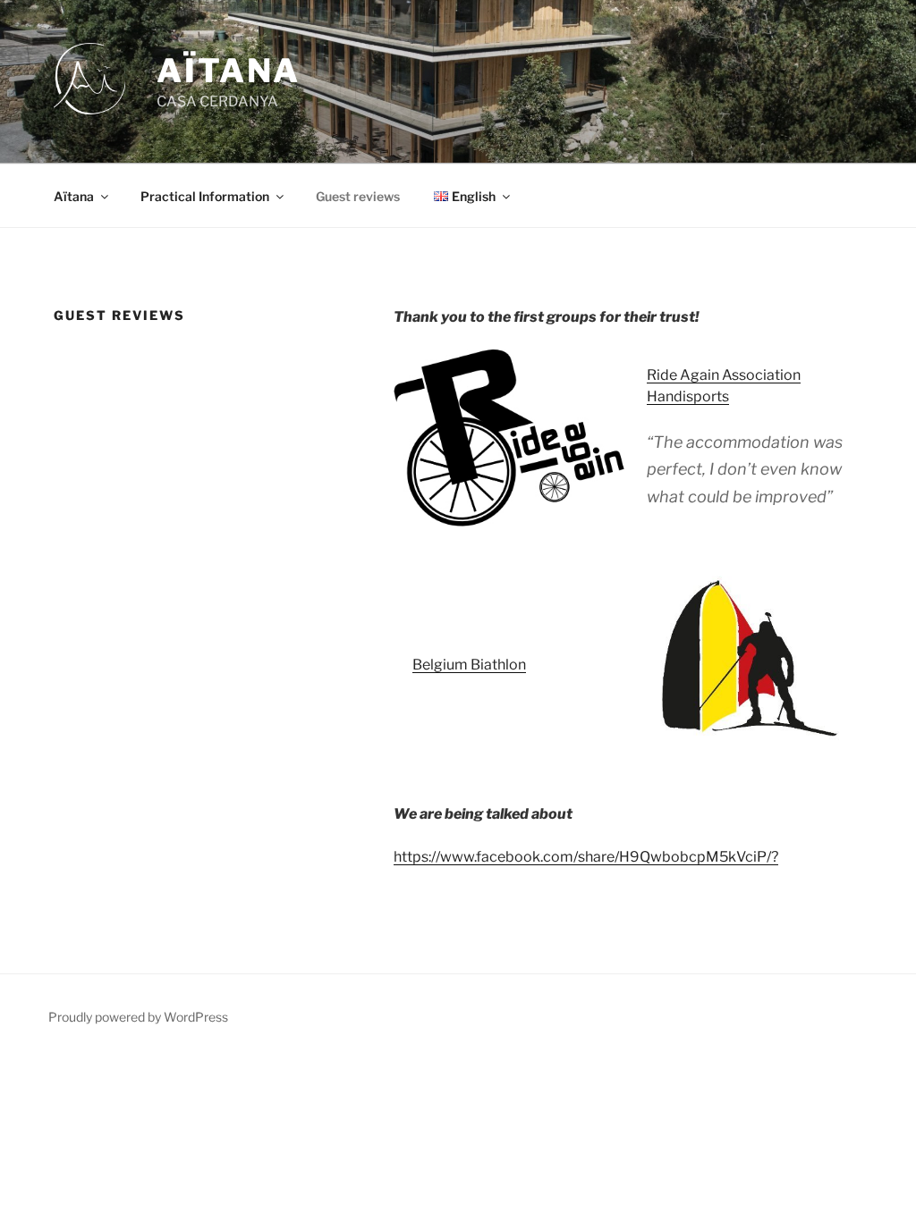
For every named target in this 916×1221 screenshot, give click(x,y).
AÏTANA (229, 70)
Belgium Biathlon (469, 664)
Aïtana (74, 196)
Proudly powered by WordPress (138, 1016)
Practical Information (204, 196)
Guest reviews (358, 196)
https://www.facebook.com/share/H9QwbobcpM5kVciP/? (586, 856)
